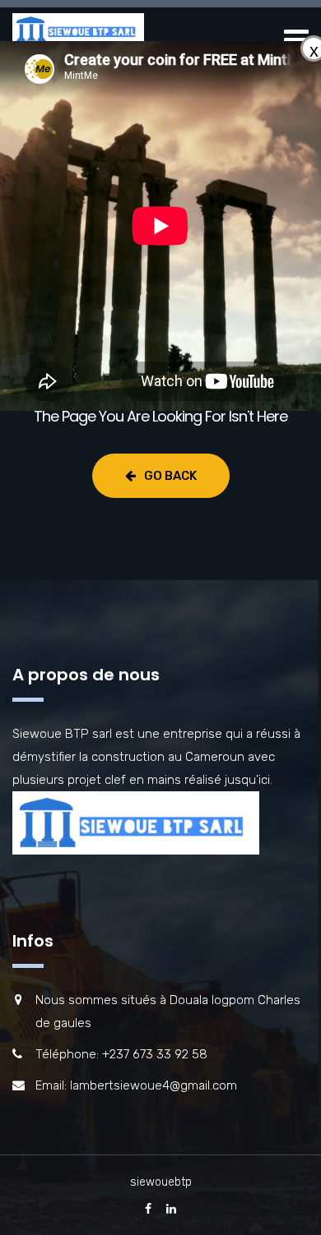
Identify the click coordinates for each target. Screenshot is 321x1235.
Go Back (170, 475)
